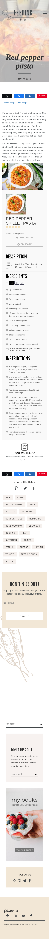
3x (22, 283)
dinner (28, 540)
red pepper (35, 519)
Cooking (10, 533)
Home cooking (13, 526)
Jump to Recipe (9, 103)
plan (24, 533)
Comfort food (14, 519)
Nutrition (11, 540)
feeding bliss (29, 554)
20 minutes (28, 512)
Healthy (10, 512)
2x (17, 283)
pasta (20, 497)
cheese (24, 547)
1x (11, 283)
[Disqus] (24, 669)
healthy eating (14, 505)
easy (32, 505)
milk (7, 497)
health (39, 547)
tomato (9, 554)
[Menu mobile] (45, 15)
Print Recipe (22, 103)
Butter (9, 561)
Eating (9, 547)
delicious (34, 526)
